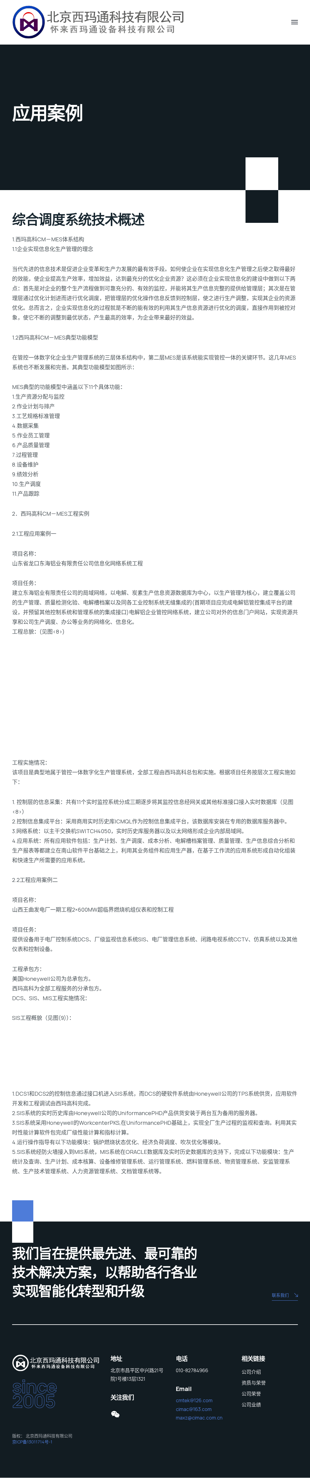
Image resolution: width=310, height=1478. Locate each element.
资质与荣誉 (254, 1382)
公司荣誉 (251, 1393)
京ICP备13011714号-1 (32, 1442)
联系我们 (280, 1295)
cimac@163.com (194, 1409)
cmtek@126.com (194, 1400)
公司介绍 (251, 1372)
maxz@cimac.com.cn (199, 1417)
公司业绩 (251, 1404)
